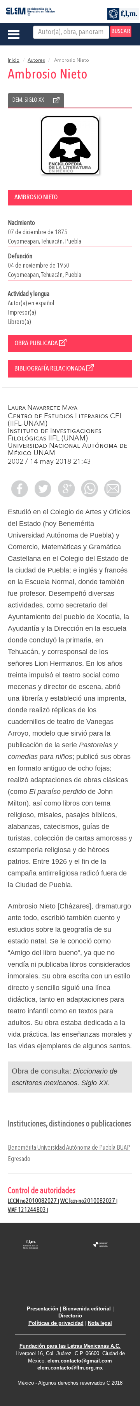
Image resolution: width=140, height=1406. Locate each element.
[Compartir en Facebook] (19, 488)
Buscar (120, 31)
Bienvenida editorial (87, 1309)
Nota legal (100, 1323)
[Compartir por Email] (112, 488)
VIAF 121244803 (27, 1210)
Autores (36, 60)
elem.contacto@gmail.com (79, 1361)
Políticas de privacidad (56, 1323)
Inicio (13, 60)
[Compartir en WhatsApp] (89, 488)
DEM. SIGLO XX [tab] (28, 100)
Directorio (70, 1316)
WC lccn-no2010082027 (88, 1201)
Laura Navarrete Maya (42, 408)
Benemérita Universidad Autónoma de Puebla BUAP (69, 1148)
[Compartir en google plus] (66, 488)
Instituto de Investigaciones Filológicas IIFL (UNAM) (55, 435)
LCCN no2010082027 (33, 1201)
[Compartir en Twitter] (42, 488)
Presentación (42, 1309)
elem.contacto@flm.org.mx (70, 1368)
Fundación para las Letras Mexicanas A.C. (70, 1346)
